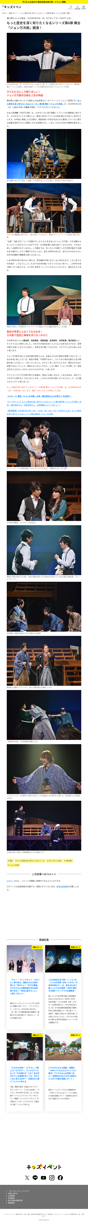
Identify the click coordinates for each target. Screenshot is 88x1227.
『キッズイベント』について (18, 1191)
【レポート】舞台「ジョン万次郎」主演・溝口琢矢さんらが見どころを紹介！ (39, 396)
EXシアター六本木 (55, 861)
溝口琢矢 (69, 861)
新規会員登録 (62, 886)
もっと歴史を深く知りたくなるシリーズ (30, 861)
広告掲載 (11, 1196)
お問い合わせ (13, 1193)
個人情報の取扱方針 (15, 1200)
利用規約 (11, 1198)
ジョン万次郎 (14, 865)
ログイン (10, 880)
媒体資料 (11, 1203)
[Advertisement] (44, 914)
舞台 (11, 861)
